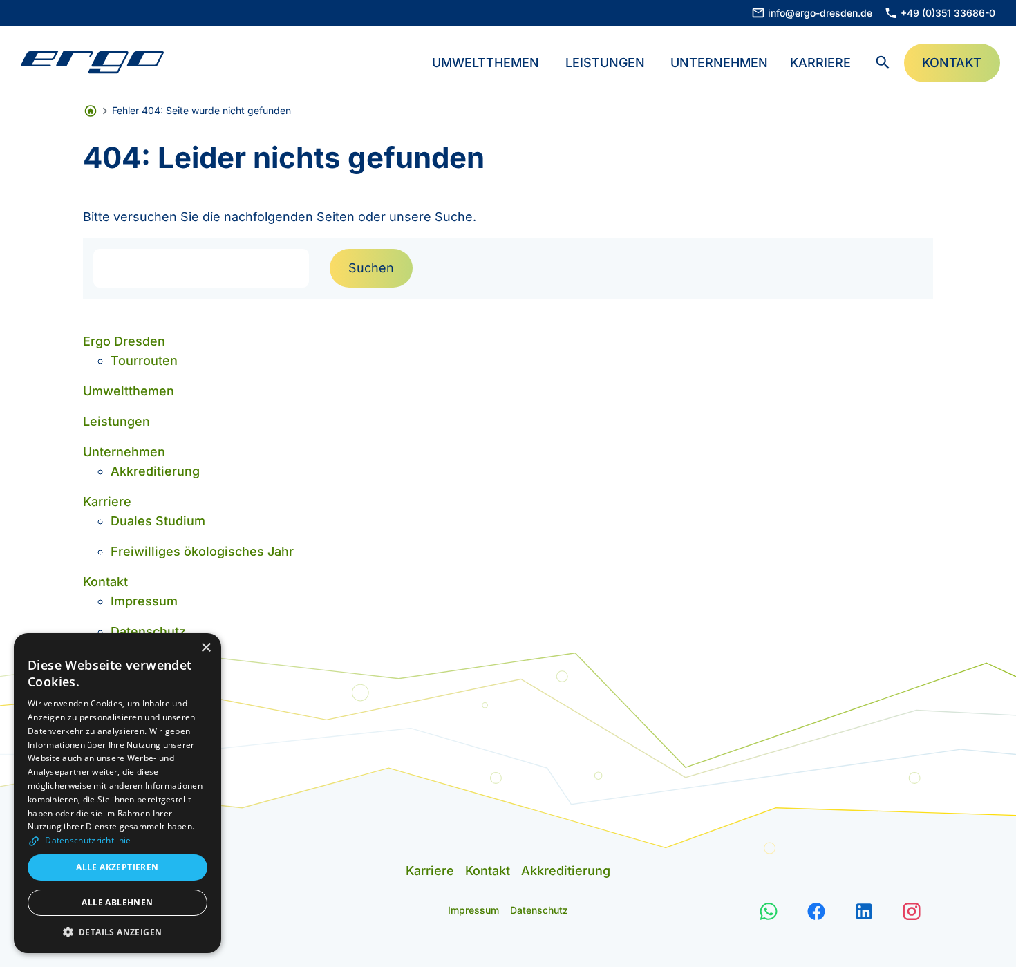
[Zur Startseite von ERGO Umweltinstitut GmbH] (92, 62)
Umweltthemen (485, 62)
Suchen (371, 268)
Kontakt (105, 581)
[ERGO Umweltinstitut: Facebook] (817, 910)
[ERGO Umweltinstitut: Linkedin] (864, 910)
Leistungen (605, 62)
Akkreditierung (155, 471)
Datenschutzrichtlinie (87, 840)
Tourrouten (144, 360)
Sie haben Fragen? (930, 936)
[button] (117, 932)
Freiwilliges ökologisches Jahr (202, 551)
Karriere (820, 62)
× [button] (205, 648)
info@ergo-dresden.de (820, 13)
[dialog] (117, 793)
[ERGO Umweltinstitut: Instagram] (912, 910)
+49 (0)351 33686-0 (948, 13)
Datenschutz (148, 631)
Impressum (144, 601)
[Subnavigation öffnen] (546, 61)
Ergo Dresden (124, 341)
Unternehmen (719, 62)
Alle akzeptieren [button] (117, 867)
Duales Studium (158, 521)
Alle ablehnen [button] (117, 902)
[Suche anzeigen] (883, 62)
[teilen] (769, 910)
